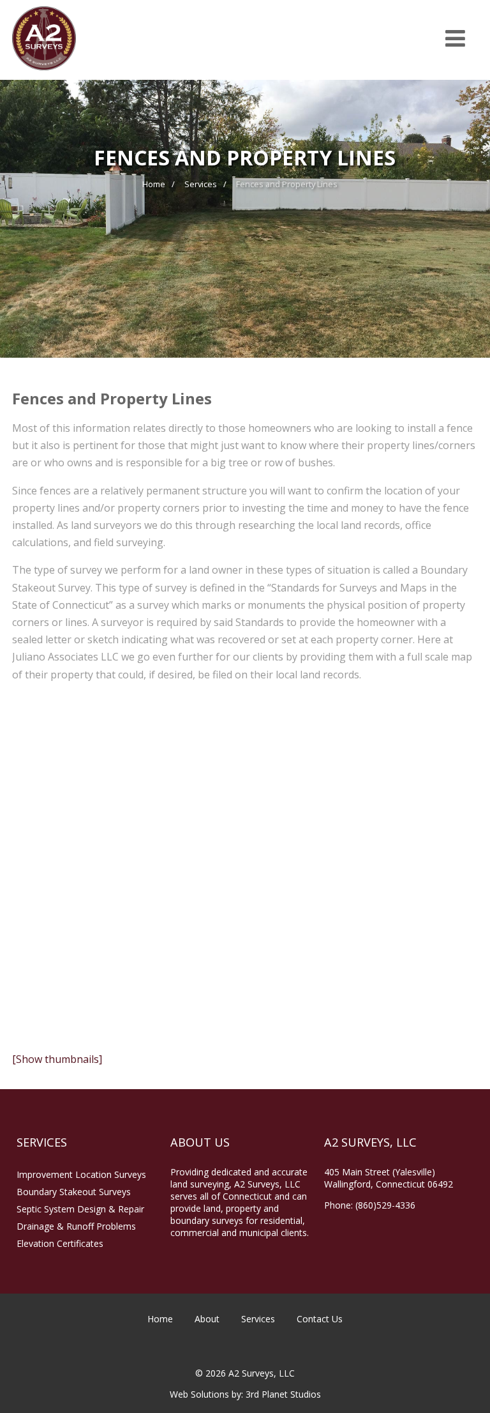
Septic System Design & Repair (80, 1209)
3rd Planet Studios (283, 1394)
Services (258, 1319)
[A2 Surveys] (44, 73)
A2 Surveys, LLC (260, 1373)
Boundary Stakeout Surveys (74, 1192)
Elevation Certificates (60, 1243)
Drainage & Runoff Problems (76, 1226)
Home (160, 1319)
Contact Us (320, 1319)
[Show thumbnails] (57, 1059)
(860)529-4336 (385, 1205)
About (207, 1319)
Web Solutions (199, 1394)
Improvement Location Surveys (81, 1174)
